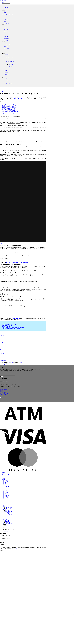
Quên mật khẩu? (2, 540)
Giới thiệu (3, 472)
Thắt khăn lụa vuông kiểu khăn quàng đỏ (9, 112)
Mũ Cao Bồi (6, 19)
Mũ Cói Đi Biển (6, 36)
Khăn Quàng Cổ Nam (8, 507)
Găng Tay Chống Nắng (10, 61)
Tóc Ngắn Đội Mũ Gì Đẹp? (6, 326)
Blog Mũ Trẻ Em (9, 83)
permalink (20, 362)
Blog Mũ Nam (8, 80)
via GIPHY (1, 243)
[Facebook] (73, 616)
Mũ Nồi (5, 12)
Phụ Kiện (3, 53)
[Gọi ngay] (73, 612)
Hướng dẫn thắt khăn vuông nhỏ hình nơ (9, 107)
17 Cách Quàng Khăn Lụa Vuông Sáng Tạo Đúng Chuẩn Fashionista (17, 262)
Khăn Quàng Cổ (6, 54)
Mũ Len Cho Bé (6, 48)
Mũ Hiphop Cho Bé (7, 44)
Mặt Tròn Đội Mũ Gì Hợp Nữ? (7, 325)
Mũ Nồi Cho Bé (6, 46)
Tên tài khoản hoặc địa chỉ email (5, 535)
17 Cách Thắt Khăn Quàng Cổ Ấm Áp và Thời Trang (10, 324)
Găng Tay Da (11, 66)
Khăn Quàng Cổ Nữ (9, 57)
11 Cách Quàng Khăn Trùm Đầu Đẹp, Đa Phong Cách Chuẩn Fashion (11, 364)
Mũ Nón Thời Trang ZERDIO (18, 98)
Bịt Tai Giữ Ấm (6, 70)
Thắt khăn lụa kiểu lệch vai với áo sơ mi (8, 110)
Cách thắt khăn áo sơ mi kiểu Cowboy (8, 106)
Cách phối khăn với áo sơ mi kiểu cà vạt (8, 104)
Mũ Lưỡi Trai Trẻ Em (6, 500)
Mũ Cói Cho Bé (6, 51)
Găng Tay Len (11, 64)
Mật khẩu (2, 536)
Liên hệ (3, 473)
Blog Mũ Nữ (8, 81)
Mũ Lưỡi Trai (6, 7)
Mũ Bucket (6, 10)
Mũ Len (5, 16)
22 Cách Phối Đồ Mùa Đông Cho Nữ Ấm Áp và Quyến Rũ (11, 328)
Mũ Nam (3, 5)
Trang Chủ (3, 478)
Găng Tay (5, 509)
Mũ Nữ (3, 24)
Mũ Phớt (5, 14)
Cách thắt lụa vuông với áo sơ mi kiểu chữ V (9, 105)
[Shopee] (73, 618)
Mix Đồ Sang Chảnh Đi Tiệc (9, 283)
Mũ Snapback (6, 9)
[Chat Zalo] (73, 614)
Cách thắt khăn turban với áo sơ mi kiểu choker (10, 111)
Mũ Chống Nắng (6, 17)
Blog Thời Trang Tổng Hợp (8, 85)
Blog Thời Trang (2, 91)
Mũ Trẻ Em (3, 41)
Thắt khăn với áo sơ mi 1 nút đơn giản (8, 102)
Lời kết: (3, 114)
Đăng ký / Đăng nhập (5, 474)
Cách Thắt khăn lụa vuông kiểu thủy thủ (8, 109)
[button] (3, 2)
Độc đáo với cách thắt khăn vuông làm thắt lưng (10, 113)
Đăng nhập (8, 538)
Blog (2, 77)
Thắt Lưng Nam (6, 74)
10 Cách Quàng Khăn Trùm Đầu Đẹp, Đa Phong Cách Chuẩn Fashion (13, 327)
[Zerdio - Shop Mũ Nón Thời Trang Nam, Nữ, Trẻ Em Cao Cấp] (3, 0)
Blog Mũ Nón (6, 78)
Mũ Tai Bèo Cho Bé (7, 50)
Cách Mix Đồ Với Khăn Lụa (10, 303)
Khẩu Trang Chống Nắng (8, 68)
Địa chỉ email (2, 544)
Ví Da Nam (5, 76)
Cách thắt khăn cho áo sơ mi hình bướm (8, 108)
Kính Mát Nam (6, 72)
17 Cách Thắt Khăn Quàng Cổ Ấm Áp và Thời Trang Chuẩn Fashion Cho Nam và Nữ (13, 363)
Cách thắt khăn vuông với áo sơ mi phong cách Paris (10, 103)
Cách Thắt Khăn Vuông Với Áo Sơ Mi (6, 97)
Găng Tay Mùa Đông (9, 63)
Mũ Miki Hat (6, 21)
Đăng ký (1, 550)
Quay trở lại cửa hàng (6, 531)
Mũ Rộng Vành (6, 23)
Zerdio (13, 96)
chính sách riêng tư (18, 548)
